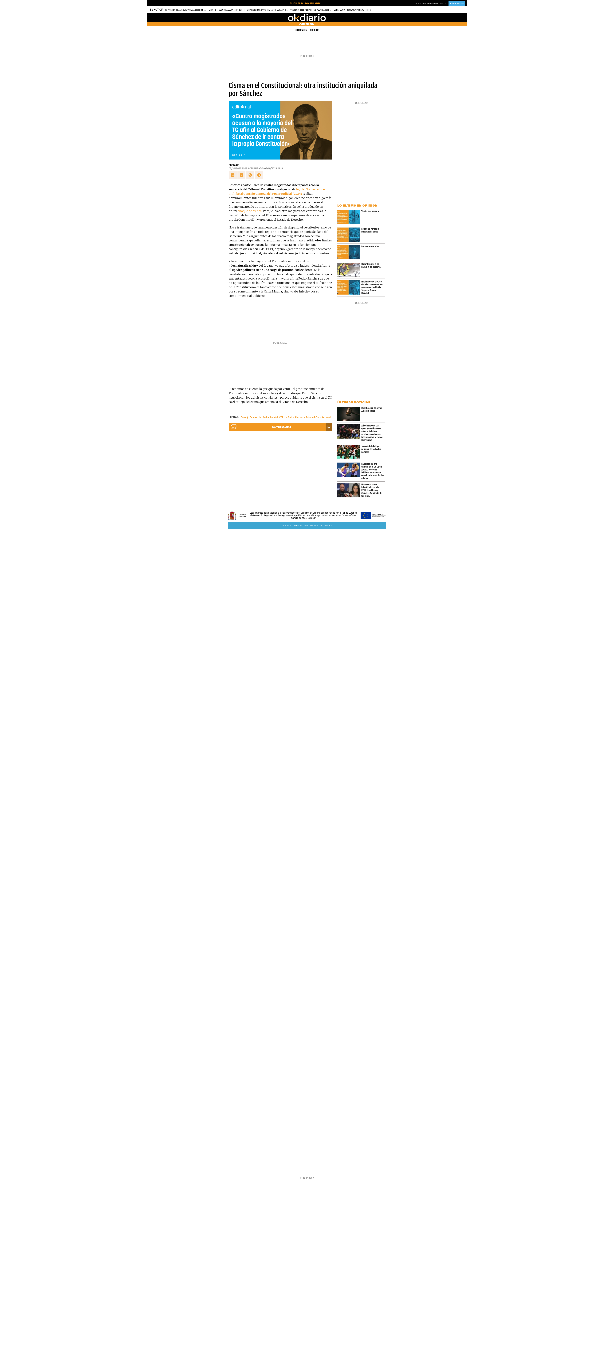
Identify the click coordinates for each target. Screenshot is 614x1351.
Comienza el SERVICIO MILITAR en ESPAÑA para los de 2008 (273, 10)
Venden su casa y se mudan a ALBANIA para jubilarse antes (316, 10)
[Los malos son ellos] (349, 252)
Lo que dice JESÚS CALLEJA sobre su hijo (227, 10)
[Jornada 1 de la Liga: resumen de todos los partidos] (349, 452)
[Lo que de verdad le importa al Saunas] (349, 235)
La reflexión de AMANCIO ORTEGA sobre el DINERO (187, 10)
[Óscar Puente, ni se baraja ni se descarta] (349, 270)
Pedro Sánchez (295, 417)
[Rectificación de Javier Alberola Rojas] (349, 414)
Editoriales (301, 30)
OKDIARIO (234, 165)
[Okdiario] (307, 18)
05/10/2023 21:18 (238, 168)
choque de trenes (250, 211)
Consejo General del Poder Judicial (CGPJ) (263, 417)
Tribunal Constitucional (318, 417)
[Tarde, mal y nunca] (349, 217)
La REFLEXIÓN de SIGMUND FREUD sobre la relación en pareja (360, 10)
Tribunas (314, 30)
